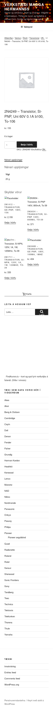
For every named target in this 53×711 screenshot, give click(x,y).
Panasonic (9, 508)
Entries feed (10, 672)
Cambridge (9, 418)
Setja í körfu (27, 144)
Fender (7, 442)
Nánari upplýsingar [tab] (13, 159)
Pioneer (8, 533)
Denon (7, 436)
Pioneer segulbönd (17, 537)
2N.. (43, 38)
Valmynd (28, 26)
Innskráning (10, 666)
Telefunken (9, 616)
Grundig (8, 454)
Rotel (6, 561)
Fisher (7, 448)
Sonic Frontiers (11, 580)
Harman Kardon (12, 460)
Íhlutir (25, 38)
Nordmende (10, 502)
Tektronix (8, 610)
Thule (7, 628)
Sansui (7, 567)
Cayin (7, 424)
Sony (6, 586)
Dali (6, 430)
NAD (6, 490)
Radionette (9, 549)
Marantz (8, 484)
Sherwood (9, 574)
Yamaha (8, 634)
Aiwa (6, 400)
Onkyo (7, 514)
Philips (7, 526)
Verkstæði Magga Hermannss (24, 6)
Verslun (18, 38)
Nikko (7, 496)
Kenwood (8, 472)
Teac (6, 598)
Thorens (8, 622)
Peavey (8, 520)
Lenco (7, 478)
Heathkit (8, 466)
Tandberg (8, 592)
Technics (8, 604)
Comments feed (12, 678)
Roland (7, 555)
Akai (6, 405)
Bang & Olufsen (12, 412)
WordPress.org (11, 684)
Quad (7, 543)
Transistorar (34, 38)
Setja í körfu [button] (10, 222)
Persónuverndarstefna (14, 700)
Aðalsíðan (8, 38)
